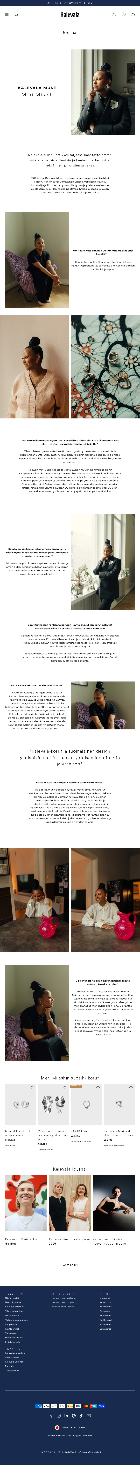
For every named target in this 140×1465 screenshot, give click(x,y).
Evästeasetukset (14, 1338)
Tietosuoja (11, 1333)
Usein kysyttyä (13, 1302)
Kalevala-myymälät (15, 1307)
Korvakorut (105, 1307)
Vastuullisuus (12, 1357)
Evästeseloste (13, 1342)
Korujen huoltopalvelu (63, 1298)
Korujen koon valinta (63, 1307)
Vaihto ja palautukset (16, 1320)
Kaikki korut (106, 1320)
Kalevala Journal (14, 1362)
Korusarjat (105, 1324)
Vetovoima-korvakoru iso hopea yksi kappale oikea (53, 1135)
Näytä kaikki (70, 1265)
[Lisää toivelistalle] (32, 1088)
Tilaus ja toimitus (14, 1311)
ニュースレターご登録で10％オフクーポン (70, 3)
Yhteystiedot (12, 1371)
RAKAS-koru (79, 1131)
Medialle (9, 1366)
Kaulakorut (105, 1302)
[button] (7, 14)
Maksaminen (12, 1316)
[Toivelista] (124, 14)
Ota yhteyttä (12, 1298)
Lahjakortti (11, 1324)
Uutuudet (105, 1298)
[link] (114, 14)
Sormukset (105, 1311)
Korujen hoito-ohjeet (63, 1302)
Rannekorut (106, 1316)
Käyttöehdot (12, 1329)
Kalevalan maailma (15, 1353)
